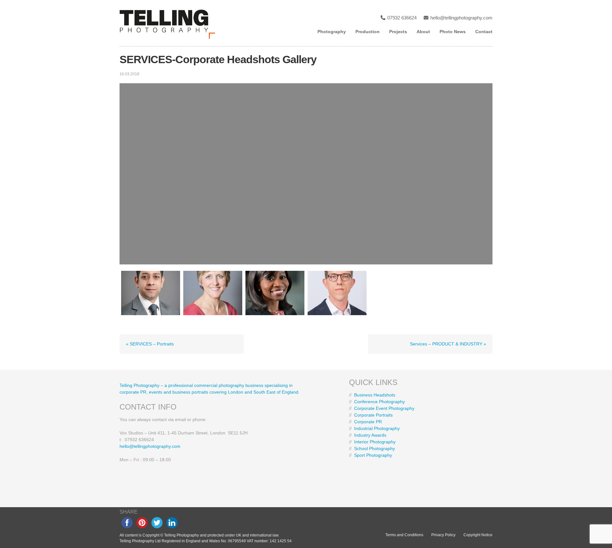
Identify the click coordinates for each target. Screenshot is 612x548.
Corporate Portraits (373, 415)
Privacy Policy (443, 535)
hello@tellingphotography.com (460, 17)
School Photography (374, 448)
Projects (398, 31)
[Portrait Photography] (150, 293)
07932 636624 (401, 17)
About (423, 31)
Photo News (453, 31)
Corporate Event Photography (384, 408)
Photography (331, 31)
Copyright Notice (477, 535)
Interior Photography (375, 441)
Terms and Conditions (404, 535)
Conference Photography (379, 401)
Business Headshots (374, 394)
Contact (483, 31)
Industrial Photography (377, 428)
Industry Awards (370, 435)
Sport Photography (373, 455)
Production (367, 31)
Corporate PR (368, 421)
